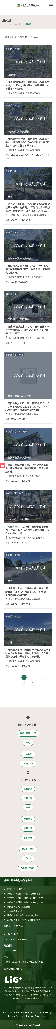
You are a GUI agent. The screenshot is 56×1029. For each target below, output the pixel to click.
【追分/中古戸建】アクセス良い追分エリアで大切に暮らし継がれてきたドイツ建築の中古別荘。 (27, 330)
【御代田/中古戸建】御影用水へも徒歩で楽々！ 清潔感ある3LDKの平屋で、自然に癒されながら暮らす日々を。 (27, 142)
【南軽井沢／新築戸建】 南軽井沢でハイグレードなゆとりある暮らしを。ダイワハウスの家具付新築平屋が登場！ (27, 407)
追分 (16, 170)
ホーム (5, 24)
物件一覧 (17, 24)
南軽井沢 (18, 354)
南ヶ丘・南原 (20, 431)
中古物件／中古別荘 (18, 131)
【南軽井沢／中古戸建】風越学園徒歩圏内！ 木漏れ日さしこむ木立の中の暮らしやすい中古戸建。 (27, 530)
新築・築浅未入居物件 (20, 258)
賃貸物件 (12, 74)
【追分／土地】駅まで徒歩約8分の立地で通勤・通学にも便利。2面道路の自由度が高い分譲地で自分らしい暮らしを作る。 (27, 208)
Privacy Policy (14, 1016)
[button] (28, 733)
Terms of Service (34, 1016)
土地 (10, 196)
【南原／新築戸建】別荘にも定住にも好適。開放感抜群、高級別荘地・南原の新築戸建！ (26, 468)
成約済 (9, 48)
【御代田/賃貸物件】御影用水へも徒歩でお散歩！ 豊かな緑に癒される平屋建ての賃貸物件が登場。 (27, 85)
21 (24, 683)
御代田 (17, 48)
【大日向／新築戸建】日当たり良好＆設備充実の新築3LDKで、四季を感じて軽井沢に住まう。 (27, 269)
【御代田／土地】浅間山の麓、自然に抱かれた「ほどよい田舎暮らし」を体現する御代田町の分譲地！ (26, 592)
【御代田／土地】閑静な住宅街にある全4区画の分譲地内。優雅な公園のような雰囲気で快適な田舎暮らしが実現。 (27, 653)
